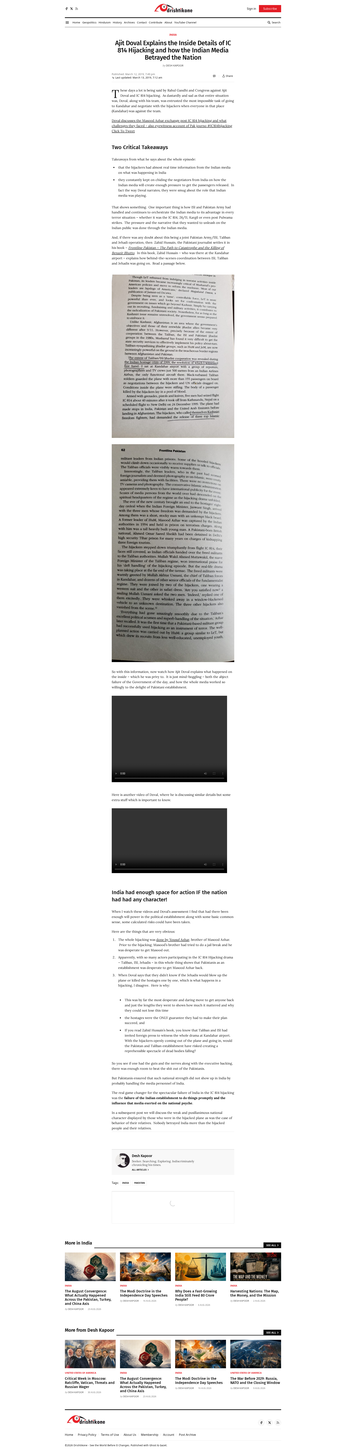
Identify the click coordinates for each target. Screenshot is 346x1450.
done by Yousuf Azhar (172, 940)
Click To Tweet (123, 131)
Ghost (152, 1445)
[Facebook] (66, 8)
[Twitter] (71, 8)
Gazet (163, 1445)
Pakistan (139, 1182)
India (173, 34)
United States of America (80, 1372)
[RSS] (76, 8)
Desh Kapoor (174, 65)
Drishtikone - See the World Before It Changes (101, 1445)
